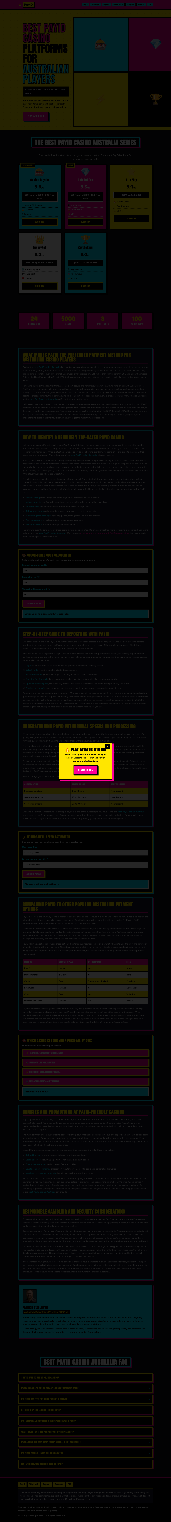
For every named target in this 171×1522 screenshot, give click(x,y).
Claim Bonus (85, 770)
